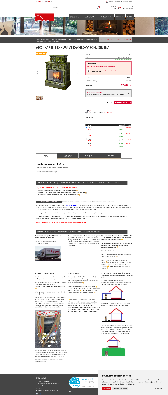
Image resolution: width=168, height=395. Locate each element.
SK (42, 1)
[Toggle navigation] (38, 7)
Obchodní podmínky (43, 381)
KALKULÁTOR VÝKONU (124, 39)
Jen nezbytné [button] (158, 388)
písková (90, 139)
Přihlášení (110, 1)
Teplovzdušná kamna (78, 39)
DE (51, 1)
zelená (90, 128)
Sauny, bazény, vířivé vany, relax (107, 17)
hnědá (89, 133)
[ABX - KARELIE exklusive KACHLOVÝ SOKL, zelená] (58, 72)
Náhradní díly (120, 16)
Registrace (117, 1)
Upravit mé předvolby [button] (120, 388)
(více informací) (108, 112)
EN (47, 1)
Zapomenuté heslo (127, 1)
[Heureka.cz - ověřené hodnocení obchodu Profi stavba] (84, 382)
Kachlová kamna (90, 39)
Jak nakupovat (42, 385)
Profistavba (40, 39)
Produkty (46, 39)
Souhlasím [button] (107, 388)
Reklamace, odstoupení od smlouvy (48, 390)
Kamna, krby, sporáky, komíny (75, 17)
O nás (39, 387)
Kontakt (40, 389)
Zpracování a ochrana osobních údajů (48, 383)
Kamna (69, 39)
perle (89, 143)
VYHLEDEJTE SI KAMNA (107, 39)
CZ (38, 1)
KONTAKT (129, 16)
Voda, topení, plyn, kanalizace (90, 17)
